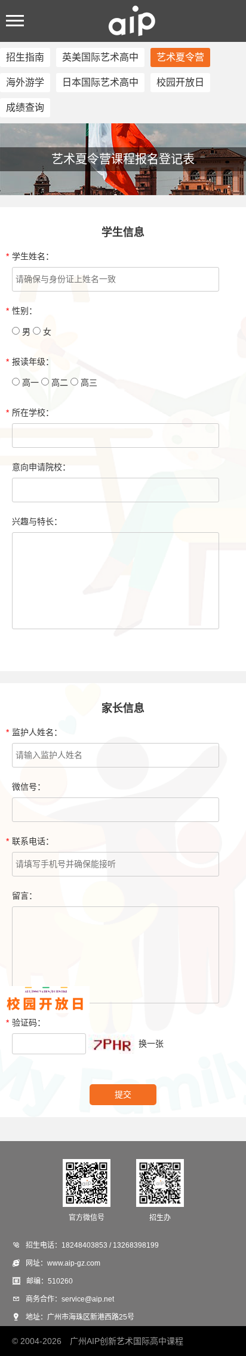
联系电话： (33, 841)
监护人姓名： (37, 732)
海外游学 (25, 82)
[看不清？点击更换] (112, 1044)
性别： (24, 311)
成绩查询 (25, 107)
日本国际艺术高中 (100, 82)
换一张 (151, 1043)
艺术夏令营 (180, 57)
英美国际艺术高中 (100, 57)
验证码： (28, 1022)
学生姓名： (33, 256)
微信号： (28, 786)
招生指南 (25, 57)
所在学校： (33, 412)
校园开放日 (180, 82)
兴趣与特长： (37, 521)
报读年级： (33, 361)
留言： (24, 895)
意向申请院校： (41, 467)
